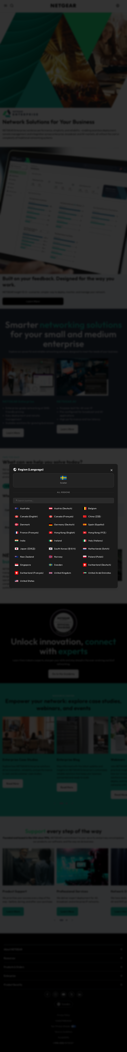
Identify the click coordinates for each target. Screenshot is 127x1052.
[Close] (111, 470)
